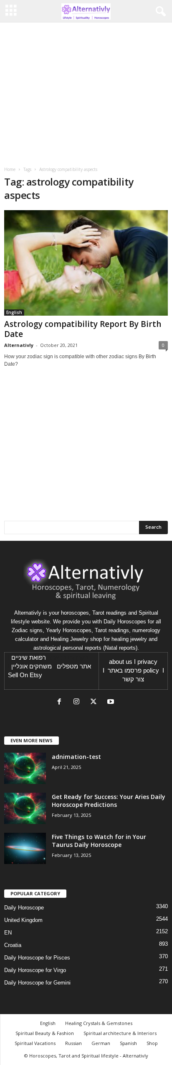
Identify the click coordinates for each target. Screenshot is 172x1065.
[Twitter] (95, 702)
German (100, 1043)
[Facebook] (61, 702)
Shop (152, 1043)
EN (8, 932)
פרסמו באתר (125, 670)
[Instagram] (78, 702)
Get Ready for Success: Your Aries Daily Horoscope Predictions (108, 801)
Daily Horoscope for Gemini (37, 983)
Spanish (128, 1043)
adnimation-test (76, 757)
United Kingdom (23, 920)
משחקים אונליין (31, 666)
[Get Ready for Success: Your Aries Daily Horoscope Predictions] (25, 808)
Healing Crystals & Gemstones (98, 1023)
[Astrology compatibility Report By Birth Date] (86, 263)
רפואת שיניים (28, 657)
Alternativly (18, 345)
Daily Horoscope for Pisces (37, 957)
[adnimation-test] (25, 768)
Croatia (12, 945)
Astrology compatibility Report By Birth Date (82, 329)
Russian (73, 1043)
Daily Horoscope (24, 907)
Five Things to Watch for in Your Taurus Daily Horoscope (99, 841)
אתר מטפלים (74, 666)
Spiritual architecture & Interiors (120, 1033)
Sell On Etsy (25, 675)
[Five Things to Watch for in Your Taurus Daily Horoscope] (25, 848)
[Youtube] (111, 702)
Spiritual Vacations (35, 1043)
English (14, 312)
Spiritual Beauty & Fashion (44, 1033)
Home (9, 169)
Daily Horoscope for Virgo (35, 970)
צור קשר (133, 679)
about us (120, 661)
